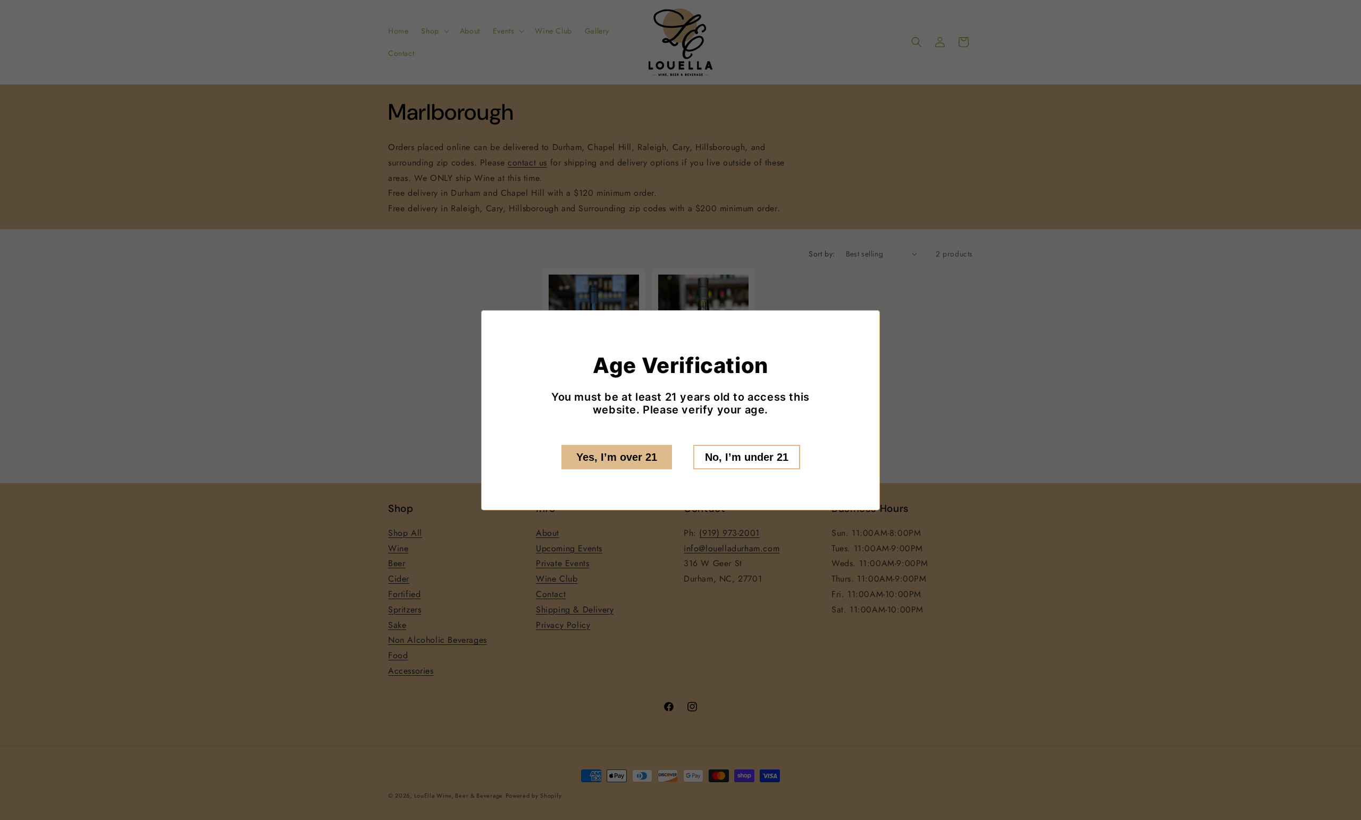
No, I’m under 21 (746, 457)
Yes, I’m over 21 (616, 457)
